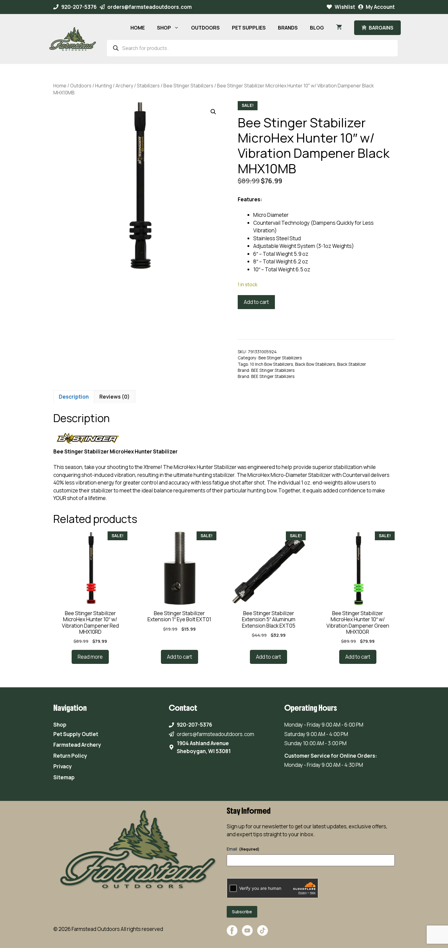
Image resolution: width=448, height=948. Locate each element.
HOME (137, 27)
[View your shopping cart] (339, 28)
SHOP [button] (164, 27)
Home (59, 85)
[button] (213, 111)
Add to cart (256, 301)
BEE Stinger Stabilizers (272, 370)
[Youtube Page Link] (247, 933)
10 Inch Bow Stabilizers (271, 364)
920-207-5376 (79, 6)
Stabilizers (148, 85)
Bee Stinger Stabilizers (188, 85)
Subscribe (242, 912)
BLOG (317, 27)
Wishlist (345, 6)
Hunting (103, 85)
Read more (90, 656)
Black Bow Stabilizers (315, 364)
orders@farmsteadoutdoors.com (149, 6)
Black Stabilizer (351, 364)
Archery (124, 85)
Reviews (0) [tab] (114, 396)
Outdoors (80, 85)
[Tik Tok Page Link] (262, 933)
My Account (380, 6)
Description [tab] (74, 396)
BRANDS (288, 27)
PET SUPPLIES (249, 27)
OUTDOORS (205, 27)
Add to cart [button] (179, 656)
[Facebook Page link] (232, 933)
